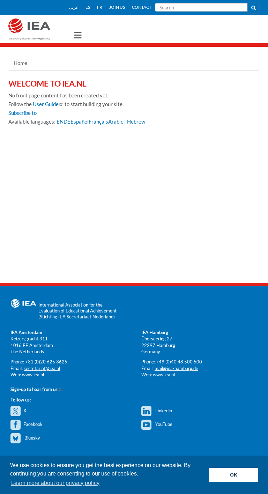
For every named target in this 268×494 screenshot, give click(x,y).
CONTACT (141, 7)
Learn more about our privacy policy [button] (55, 483)
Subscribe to (22, 113)
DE (67, 121)
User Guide (46, 104)
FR (99, 7)
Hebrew (136, 121)
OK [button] (233, 475)
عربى (74, 7)
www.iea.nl (33, 374)
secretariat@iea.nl (42, 368)
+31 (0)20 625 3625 (46, 361)
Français (98, 121)
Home (20, 63)
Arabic (115, 121)
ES (87, 7)
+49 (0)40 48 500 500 (179, 361)
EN (60, 121)
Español (79, 121)
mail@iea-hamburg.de (176, 368)
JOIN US (117, 7)
